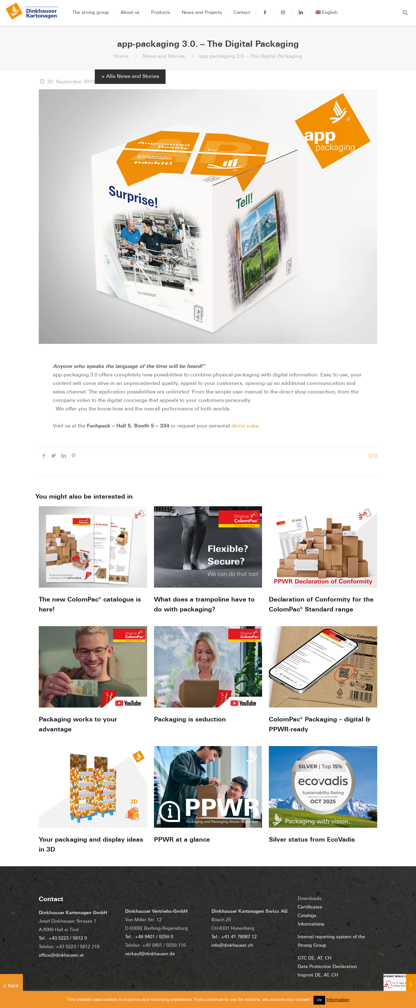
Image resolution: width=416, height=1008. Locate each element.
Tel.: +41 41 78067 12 (234, 937)
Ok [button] (319, 1000)
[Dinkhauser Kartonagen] (32, 13)
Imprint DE (309, 975)
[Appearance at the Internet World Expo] (399, 985)
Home (121, 56)
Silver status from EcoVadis (312, 840)
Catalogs (307, 916)
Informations (311, 924)
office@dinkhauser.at (61, 955)
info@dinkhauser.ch (232, 945)
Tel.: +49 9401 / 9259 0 (149, 937)
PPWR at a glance (182, 840)
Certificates (310, 907)
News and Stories (164, 56)
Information (337, 1000)
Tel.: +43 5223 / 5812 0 (63, 938)
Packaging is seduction (190, 720)
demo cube (245, 426)
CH (328, 958)
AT (319, 958)
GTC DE (306, 958)
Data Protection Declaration (327, 967)
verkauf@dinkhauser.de (150, 954)
